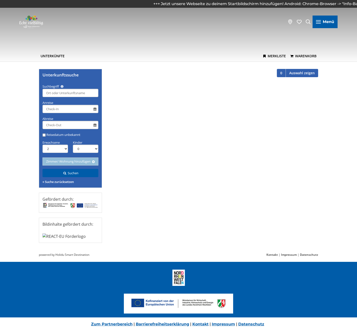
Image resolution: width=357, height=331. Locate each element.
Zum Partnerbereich (112, 324)
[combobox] (70, 93)
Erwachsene (51, 142)
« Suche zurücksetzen (58, 182)
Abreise (47, 118)
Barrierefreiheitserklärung (162, 324)
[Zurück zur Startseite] (31, 22)
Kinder (77, 142)
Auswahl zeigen (302, 73)
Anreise (47, 102)
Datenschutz (309, 255)
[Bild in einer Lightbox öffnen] (178, 304)
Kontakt (272, 255)
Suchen (72, 173)
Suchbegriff (51, 86)
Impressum (289, 255)
